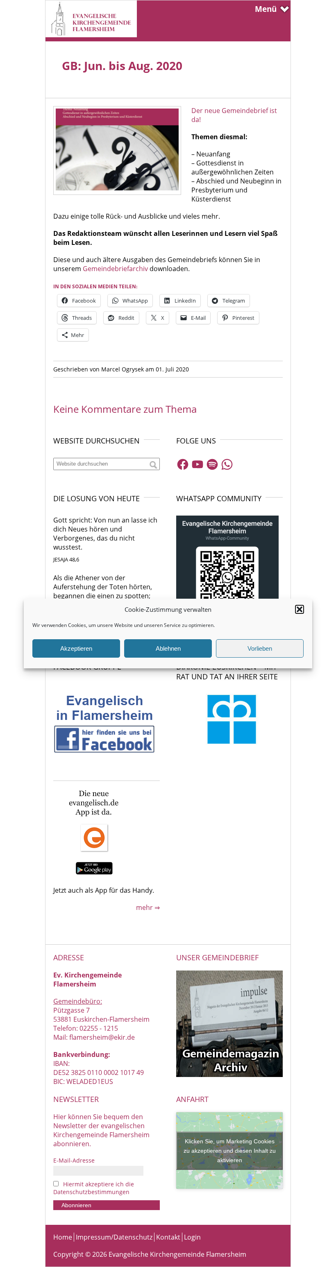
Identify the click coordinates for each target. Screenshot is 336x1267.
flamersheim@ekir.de (102, 1037)
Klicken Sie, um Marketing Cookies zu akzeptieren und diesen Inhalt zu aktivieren (230, 1150)
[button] (299, 609)
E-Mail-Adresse (74, 1160)
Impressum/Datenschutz (114, 1237)
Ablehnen (168, 648)
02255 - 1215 (98, 1028)
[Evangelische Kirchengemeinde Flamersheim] (91, 34)
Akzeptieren (76, 648)
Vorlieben (259, 648)
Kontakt (168, 1237)
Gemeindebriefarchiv (115, 268)
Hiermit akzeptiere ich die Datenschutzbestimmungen (93, 1188)
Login (192, 1237)
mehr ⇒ (148, 907)
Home (62, 1237)
